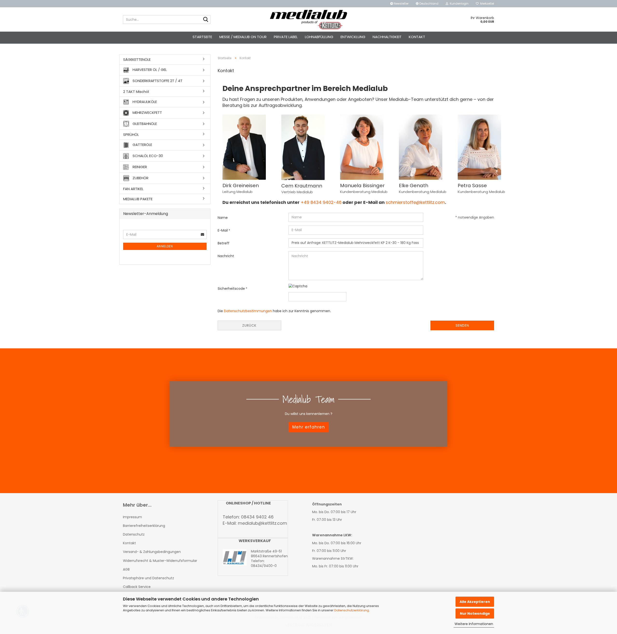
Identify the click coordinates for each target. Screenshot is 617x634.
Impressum (132, 517)
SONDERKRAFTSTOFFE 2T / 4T (157, 80)
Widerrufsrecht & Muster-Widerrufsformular (160, 560)
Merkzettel (486, 3)
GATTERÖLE (142, 144)
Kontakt (417, 36)
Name (223, 217)
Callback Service (137, 586)
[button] (427, 3)
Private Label (286, 36)
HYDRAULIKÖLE (144, 101)
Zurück (249, 325)
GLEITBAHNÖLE (144, 123)
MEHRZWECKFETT (147, 112)
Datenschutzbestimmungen (248, 311)
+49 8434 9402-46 (321, 202)
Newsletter (401, 3)
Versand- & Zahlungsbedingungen (152, 551)
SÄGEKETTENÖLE (137, 59)
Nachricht (226, 256)
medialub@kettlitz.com (262, 523)
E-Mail (223, 230)
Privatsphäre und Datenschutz (148, 578)
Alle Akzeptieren (475, 601)
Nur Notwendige (475, 613)
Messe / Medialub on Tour (243, 36)
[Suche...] (205, 19)
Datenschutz (134, 534)
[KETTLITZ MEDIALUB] (309, 19)
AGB (126, 569)
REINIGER (139, 166)
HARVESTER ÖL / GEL (149, 69)
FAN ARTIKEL (133, 188)
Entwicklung (353, 36)
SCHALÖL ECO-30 (147, 155)
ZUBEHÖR (140, 177)
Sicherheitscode (232, 288)
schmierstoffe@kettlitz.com (415, 202)
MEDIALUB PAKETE (138, 198)
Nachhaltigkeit (387, 36)
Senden (462, 325)
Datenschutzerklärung (351, 610)
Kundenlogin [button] (458, 3)
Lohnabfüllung (319, 36)
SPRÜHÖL (131, 134)
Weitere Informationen (474, 623)
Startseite (202, 36)
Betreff (223, 243)
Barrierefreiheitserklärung (144, 525)
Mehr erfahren (308, 427)
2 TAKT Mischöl (136, 91)
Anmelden (165, 246)
